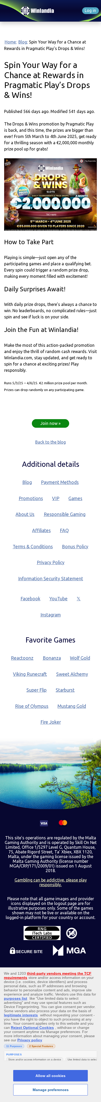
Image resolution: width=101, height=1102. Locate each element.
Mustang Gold (71, 706)
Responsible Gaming (64, 514)
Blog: (23, 42)
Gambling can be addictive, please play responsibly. (51, 882)
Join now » (50, 423)
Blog (27, 482)
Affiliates (41, 530)
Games (75, 498)
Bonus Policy (75, 546)
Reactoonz (22, 658)
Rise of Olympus (31, 706)
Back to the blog (50, 442)
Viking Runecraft (30, 674)
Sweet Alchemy (72, 674)
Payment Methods (60, 482)
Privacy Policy (50, 562)
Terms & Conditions (33, 546)
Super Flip (36, 690)
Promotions (31, 498)
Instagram (50, 614)
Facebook (30, 598)
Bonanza (52, 658)
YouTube (58, 598)
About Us (25, 514)
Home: (11, 42)
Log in (90, 10)
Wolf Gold (80, 658)
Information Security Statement (50, 578)
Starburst (65, 690)
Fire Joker (50, 722)
